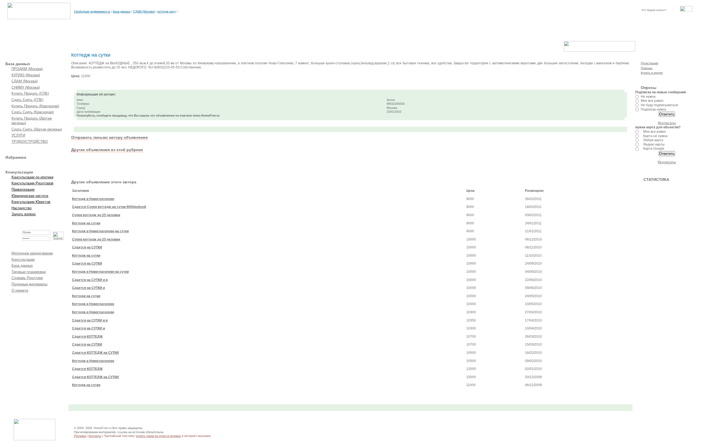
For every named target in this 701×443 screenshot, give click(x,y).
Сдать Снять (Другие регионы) (37, 129)
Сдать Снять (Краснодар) (33, 112)
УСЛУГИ (18, 135)
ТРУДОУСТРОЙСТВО (30, 142)
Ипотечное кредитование (32, 253)
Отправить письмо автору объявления (109, 137)
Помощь (647, 68)
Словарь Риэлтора (27, 278)
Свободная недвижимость (92, 11)
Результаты (667, 123)
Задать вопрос (24, 214)
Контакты (94, 436)
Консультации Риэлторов (32, 183)
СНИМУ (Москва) (26, 87)
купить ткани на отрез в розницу (158, 436)
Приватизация (23, 189)
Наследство (21, 208)
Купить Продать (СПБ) (30, 93)
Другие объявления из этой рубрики (107, 149)
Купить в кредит (652, 72)
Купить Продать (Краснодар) (35, 106)
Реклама (80, 436)
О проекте (20, 290)
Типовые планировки (29, 272)
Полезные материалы (29, 284)
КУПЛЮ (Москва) (26, 75)
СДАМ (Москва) (144, 11)
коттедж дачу (166, 11)
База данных (122, 11)
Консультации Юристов (31, 202)
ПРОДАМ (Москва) (27, 69)
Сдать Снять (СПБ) (27, 100)
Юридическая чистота (30, 196)
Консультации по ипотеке (32, 177)
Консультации (23, 259)
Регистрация (649, 63)
